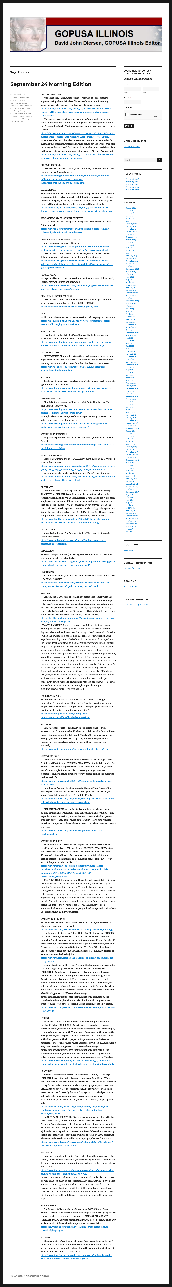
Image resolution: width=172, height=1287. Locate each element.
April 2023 (130, 314)
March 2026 (131, 221)
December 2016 (132, 516)
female (27, 108)
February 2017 (131, 511)
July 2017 (129, 497)
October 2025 (131, 234)
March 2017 (130, 508)
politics (18, 119)
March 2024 (130, 285)
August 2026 (131, 208)
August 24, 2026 (132, 184)
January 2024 (131, 290)
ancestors (14, 100)
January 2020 (131, 418)
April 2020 (130, 410)
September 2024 (132, 269)
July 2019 (129, 434)
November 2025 (132, 232)
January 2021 (131, 386)
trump (13, 121)
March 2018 (130, 476)
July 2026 (129, 211)
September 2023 (132, 301)
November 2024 (132, 264)
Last (144, 92)
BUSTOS (22, 100)
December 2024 (132, 261)
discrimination (26, 106)
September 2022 (132, 333)
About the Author (131, 586)
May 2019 (129, 439)
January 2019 (131, 449)
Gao (21, 111)
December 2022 (132, 325)
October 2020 (131, 394)
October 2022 (131, 330)
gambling (14, 111)
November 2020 (132, 391)
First (125, 92)
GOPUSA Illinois (16, 1276)
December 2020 (132, 388)
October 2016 (131, 521)
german (27, 111)
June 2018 (130, 468)
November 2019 (132, 423)
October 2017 (131, 489)
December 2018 (132, 452)
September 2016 (132, 524)
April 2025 (130, 250)
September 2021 (132, 365)
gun (15, 113)
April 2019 (130, 442)
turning (19, 121)
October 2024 (131, 266)
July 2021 (129, 370)
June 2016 (130, 532)
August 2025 (131, 240)
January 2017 (131, 513)
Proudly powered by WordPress (38, 1276)
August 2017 (131, 495)
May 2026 (130, 216)
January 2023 (131, 322)
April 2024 (130, 282)
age (27, 98)
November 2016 (132, 518)
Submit (128, 126)
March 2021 (130, 380)
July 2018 (129, 465)
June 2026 (130, 213)
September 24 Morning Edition (51, 84)
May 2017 (129, 503)
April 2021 (130, 378)
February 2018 (131, 479)
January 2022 (131, 354)
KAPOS (29, 116)
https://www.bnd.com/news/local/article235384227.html (70, 306)
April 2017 (130, 505)
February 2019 (131, 447)
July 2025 (129, 242)
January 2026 (131, 226)
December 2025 (132, 229)
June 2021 (130, 372)
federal (21, 108)
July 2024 (129, 274)
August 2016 (131, 526)
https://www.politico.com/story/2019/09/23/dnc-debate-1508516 (74, 749)
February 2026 (131, 224)
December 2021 (132, 357)
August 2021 (131, 367)
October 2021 (131, 362)
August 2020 (131, 399)
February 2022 (131, 351)
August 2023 (131, 303)
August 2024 (131, 272)
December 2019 (132, 420)
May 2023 (129, 311)
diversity (13, 108)
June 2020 (130, 404)
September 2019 (132, 428)
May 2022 (130, 343)
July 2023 (129, 306)
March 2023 (130, 317)
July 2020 (129, 402)
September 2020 (132, 396)
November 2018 (132, 455)
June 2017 (130, 500)
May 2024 (130, 280)
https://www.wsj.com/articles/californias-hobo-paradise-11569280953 (77, 929)
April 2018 (130, 473)
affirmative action (17, 98)
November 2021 (132, 359)
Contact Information (132, 568)
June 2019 (130, 436)
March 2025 (130, 253)
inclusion (27, 113)
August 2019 (131, 431)
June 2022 (130, 341)
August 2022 (131, 335)
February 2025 (131, 256)
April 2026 (130, 219)
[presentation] (143, 115)
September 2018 (132, 460)
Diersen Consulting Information (137, 605)
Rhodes (25, 119)
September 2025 (132, 237)
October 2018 (131, 457)
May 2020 (130, 407)
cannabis (14, 103)
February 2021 (131, 383)
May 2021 (129, 375)
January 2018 (131, 481)
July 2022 (129, 338)
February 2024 (131, 288)
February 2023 (131, 319)
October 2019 (131, 426)
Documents (128, 550)
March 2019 (130, 444)
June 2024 (130, 277)
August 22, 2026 (132, 190)
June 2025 (130, 245)
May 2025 (130, 248)
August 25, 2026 (132, 182)
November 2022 (132, 327)
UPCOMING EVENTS (132, 146)
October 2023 (131, 298)
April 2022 (130, 346)
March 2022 (130, 349)
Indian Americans (17, 116)
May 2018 (129, 471)
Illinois (20, 113)
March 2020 (130, 412)
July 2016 (129, 529)
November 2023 (132, 296)
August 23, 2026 (132, 187)
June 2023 (130, 309)
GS (11, 113)
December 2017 (132, 484)
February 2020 (131, 415)
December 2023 (132, 293)
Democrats (14, 106)
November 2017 (132, 487)
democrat (23, 103)
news (12, 119)
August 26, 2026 (132, 179)
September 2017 (132, 492)
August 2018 (131, 463)
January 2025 (131, 258)
